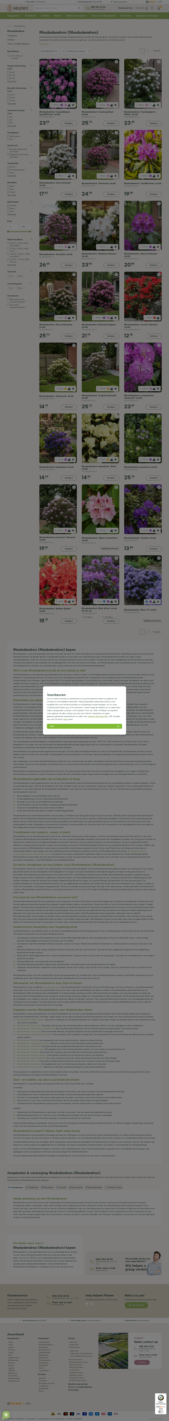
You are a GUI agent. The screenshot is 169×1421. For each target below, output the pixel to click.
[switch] (160, 1411)
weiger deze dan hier (98, 716)
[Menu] (165, 1394)
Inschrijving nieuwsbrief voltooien (84, 62)
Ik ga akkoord (70, 57)
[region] (84, 710)
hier (66, 719)
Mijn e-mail (67, 48)
